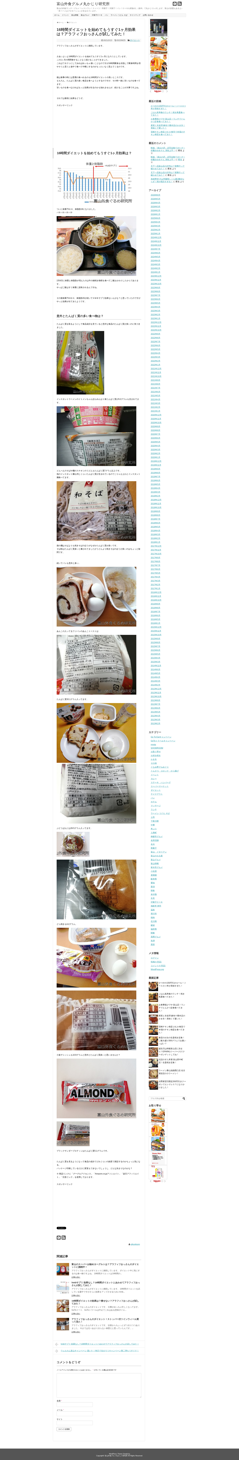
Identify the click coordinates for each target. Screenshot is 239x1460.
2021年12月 (156, 369)
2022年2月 (155, 361)
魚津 (153, 941)
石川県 (154, 921)
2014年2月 (155, 685)
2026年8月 (155, 195)
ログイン (155, 958)
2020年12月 (156, 415)
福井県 (154, 929)
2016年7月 (155, 612)
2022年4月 (155, 353)
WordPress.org (157, 969)
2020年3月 (155, 450)
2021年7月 (155, 388)
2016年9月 (155, 604)
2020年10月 (156, 423)
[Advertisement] (77, 124)
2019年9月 (155, 469)
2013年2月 (155, 723)
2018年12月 (156, 500)
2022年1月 (155, 365)
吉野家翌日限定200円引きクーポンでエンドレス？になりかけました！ (172, 1084)
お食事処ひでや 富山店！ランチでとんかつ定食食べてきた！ (172, 1008)
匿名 (180, 160)
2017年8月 (155, 561)
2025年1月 (155, 234)
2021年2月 (155, 407)
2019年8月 (155, 473)
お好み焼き (156, 755)
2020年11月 (156, 419)
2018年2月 (155, 538)
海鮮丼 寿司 (156, 906)
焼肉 (153, 917)
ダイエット (135, 40)
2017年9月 (155, 558)
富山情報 (74, 15)
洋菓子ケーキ (97, 15)
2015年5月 (155, 654)
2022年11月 (156, 326)
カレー (154, 779)
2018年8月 (155, 515)
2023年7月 (155, 295)
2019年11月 (156, 465)
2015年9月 (155, 639)
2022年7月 (155, 342)
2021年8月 (155, 384)
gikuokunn (135, 1244)
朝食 (153, 890)
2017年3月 (155, 581)
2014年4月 (155, 677)
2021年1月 (155, 411)
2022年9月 (155, 334)
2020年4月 (155, 446)
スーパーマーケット (160, 786)
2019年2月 (155, 496)
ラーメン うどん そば (119, 15)
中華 (153, 825)
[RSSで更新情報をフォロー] (180, 4)
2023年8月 (155, 291)
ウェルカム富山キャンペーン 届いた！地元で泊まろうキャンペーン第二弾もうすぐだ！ (100, 1351)
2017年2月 (155, 585)
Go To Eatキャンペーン (161, 737)
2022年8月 (155, 338)
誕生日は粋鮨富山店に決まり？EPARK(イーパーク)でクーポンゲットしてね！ (172, 1051)
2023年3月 (155, 311)
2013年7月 (155, 704)
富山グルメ (85, 15)
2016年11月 (156, 596)
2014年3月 (155, 681)
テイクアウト (157, 794)
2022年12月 (156, 322)
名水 (153, 844)
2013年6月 (155, 708)
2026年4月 (155, 203)
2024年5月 (155, 257)
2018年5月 (155, 527)
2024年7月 (155, 249)
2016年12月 (156, 592)
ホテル (154, 802)
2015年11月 (156, 631)
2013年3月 (155, 720)
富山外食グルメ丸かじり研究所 (83, 4)
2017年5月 (155, 573)
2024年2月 (155, 268)
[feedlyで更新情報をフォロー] (175, 4)
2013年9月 (155, 700)
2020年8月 (155, 430)
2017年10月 (156, 554)
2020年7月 (155, 434)
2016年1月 (155, 623)
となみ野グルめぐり (160, 767)
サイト (60, 1419)
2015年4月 (155, 658)
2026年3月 (155, 207)
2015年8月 (155, 642)
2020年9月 (155, 426)
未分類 (154, 894)
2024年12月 (156, 237)
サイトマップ (135, 15)
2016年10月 (156, 600)
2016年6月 (155, 615)
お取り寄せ (156, 752)
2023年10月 (156, 284)
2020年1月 (155, 457)
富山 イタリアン (159, 852)
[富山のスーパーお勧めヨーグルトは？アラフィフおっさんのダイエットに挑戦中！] (63, 1275)
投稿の (156, 962)
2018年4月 (155, 531)
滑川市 (154, 914)
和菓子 (154, 848)
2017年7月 (155, 565)
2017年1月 (155, 588)
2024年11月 (156, 241)
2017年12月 (156, 546)
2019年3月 (155, 492)
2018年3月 (155, 534)
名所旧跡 (155, 840)
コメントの (158, 966)
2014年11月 (156, 666)
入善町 (154, 833)
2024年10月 (156, 245)
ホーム (57, 15)
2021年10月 (156, 376)
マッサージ (156, 806)
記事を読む (76, 1277)
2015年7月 (155, 646)
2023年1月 (155, 318)
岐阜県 (154, 879)
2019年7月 (155, 477)
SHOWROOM (157, 748)
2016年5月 (155, 619)
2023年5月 (155, 303)
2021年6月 (155, 392)
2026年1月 (155, 214)
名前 (59, 1401)
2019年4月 (155, 488)
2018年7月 (155, 519)
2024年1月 (155, 272)
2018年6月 (155, 523)
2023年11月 (156, 280)
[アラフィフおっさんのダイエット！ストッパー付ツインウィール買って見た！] (63, 1330)
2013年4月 (155, 716)
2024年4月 (155, 261)
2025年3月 (155, 226)
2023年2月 (155, 315)
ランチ (154, 809)
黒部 (153, 944)
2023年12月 (156, 276)
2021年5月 (155, 396)
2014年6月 (155, 669)
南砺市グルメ (157, 836)
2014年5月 (155, 673)
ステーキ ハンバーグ (161, 782)
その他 (154, 763)
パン (106, 15)
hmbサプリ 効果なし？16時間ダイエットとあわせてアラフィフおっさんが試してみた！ (100, 1344)
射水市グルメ (157, 867)
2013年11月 (156, 693)
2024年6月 (155, 253)
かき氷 (154, 759)
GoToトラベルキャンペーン (163, 741)
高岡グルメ (156, 937)
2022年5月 (155, 349)
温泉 (153, 910)
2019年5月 (155, 484)
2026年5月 (155, 199)
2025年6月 (155, 218)
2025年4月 (155, 222)
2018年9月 (155, 511)
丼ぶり (154, 829)
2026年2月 (155, 210)
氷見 (153, 898)
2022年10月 (156, 330)
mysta (153, 745)
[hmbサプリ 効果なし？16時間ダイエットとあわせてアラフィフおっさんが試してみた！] (63, 1293)
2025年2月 (155, 230)
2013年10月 (156, 696)
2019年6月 (155, 480)
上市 (153, 817)
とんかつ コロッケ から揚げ (165, 771)
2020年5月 (155, 442)
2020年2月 (155, 453)
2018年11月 (156, 504)
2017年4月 (155, 577)
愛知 (153, 883)
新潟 (153, 887)
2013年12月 (156, 689)
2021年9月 (155, 380)
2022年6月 (155, 345)
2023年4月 (155, 307)
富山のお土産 (157, 856)
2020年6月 (155, 438)
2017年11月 (156, 550)
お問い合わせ (148, 15)
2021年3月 (155, 403)
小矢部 (154, 871)
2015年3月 (155, 662)
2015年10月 (156, 635)
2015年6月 (155, 650)
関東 (153, 933)
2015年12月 (156, 627)
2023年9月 (155, 288)
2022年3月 (155, 357)
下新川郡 (155, 821)
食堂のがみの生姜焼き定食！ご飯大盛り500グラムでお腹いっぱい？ (172, 1041)
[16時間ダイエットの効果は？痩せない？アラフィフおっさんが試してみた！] (63, 1311)
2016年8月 (155, 608)
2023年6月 (155, 299)
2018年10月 (156, 507)
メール (60, 1410)
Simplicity (126, 1454)
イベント (65, 15)
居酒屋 (154, 875)
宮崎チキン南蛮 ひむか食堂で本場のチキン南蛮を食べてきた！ (172, 1030)
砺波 (153, 925)
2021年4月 (155, 399)
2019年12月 (156, 461)
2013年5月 (155, 712)
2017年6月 (155, 569)
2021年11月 (156, 372)
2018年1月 (155, 542)
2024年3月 (155, 264)
